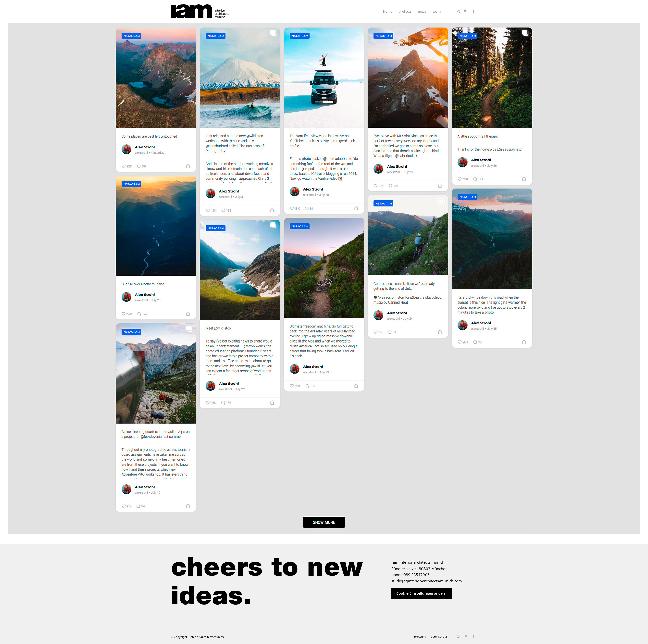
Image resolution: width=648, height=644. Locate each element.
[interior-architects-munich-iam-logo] (200, 11)
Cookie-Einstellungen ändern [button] (421, 593)
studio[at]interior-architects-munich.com (426, 580)
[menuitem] (387, 11)
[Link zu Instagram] (458, 11)
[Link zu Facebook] (473, 11)
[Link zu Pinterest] (466, 11)
